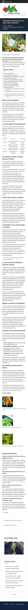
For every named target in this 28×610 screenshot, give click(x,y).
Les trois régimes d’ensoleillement (11, 75)
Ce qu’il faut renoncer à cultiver (10, 78)
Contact (12, 604)
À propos (6, 604)
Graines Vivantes (14, 13)
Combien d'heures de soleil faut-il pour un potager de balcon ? (15, 89)
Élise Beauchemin (16, 54)
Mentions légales (19, 604)
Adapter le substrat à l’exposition (10, 82)
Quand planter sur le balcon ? (10, 525)
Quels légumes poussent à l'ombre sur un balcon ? (15, 92)
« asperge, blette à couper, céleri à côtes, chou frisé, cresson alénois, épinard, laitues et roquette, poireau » (14, 171)
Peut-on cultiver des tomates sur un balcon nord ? (15, 94)
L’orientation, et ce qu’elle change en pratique (13, 79)
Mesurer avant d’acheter (9, 73)
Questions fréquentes (8, 87)
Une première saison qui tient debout (11, 85)
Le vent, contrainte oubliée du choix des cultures (14, 81)
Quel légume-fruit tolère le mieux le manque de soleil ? (14, 96)
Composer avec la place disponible (11, 84)
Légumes (6, 512)
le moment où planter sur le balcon (14, 390)
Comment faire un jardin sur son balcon (13, 520)
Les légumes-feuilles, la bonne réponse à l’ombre (14, 76)
